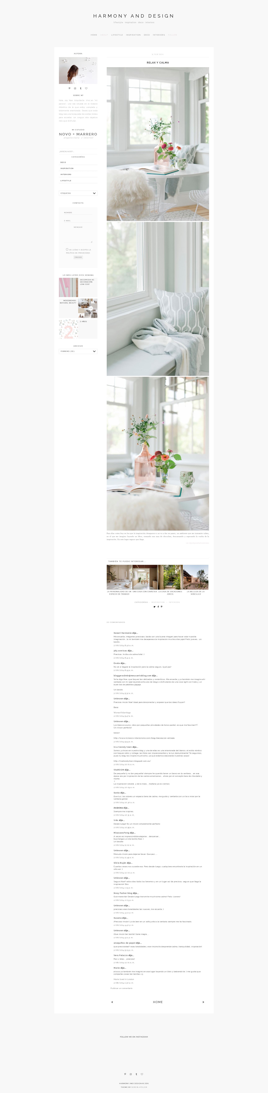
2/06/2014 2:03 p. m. (124, 900)
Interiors (159, 35)
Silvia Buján (120, 863)
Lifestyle (117, 35)
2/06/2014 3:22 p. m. (124, 913)
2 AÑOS (83, 321)
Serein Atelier (139, 1087)
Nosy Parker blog (123, 893)
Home (94, 35)
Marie (117, 968)
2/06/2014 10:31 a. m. (124, 815)
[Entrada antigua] (203, 1002)
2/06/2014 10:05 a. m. (124, 787)
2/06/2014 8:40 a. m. (124, 645)
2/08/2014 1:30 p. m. (124, 983)
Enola (117, 663)
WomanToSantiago (122, 713)
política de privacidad (78, 253)
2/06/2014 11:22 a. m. (124, 845)
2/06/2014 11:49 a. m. (124, 857)
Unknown (119, 699)
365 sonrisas (120, 651)
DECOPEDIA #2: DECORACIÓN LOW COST (87, 282)
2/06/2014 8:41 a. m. (123, 658)
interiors (174, 602)
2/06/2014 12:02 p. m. (124, 873)
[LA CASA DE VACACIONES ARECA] (170, 577)
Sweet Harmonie (123, 633)
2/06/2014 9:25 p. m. (124, 950)
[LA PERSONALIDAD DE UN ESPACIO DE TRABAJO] (119, 577)
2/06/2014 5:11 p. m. (123, 937)
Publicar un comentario (121, 988)
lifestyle (65, 180)
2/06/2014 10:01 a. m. (124, 764)
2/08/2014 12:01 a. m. (124, 962)
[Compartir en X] (155, 607)
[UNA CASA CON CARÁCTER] (144, 577)
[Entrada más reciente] (112, 1002)
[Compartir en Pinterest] (162, 607)
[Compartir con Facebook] (159, 607)
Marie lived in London (124, 979)
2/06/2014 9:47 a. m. (123, 716)
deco (63, 162)
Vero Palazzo (121, 955)
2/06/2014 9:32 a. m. (124, 693)
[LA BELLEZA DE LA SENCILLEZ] (195, 577)
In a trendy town (123, 747)
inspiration (158, 602)
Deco (147, 35)
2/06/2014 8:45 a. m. (124, 670)
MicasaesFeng (122, 833)
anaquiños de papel (125, 943)
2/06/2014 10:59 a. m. (124, 827)
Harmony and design (134, 16)
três (116, 820)
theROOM (119, 770)
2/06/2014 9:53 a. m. (123, 742)
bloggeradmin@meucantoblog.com (133, 676)
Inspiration (133, 35)
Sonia (117, 793)
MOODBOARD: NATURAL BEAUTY (68, 302)
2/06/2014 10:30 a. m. (124, 802)
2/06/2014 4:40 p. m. (124, 925)
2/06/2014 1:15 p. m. (123, 888)
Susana (118, 918)
